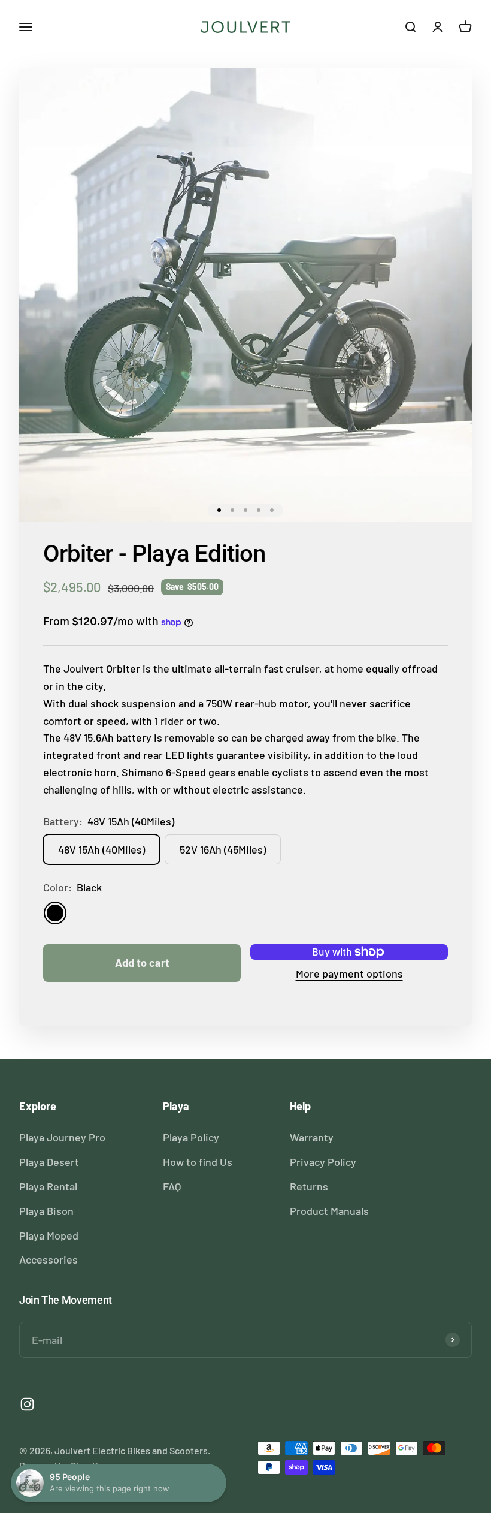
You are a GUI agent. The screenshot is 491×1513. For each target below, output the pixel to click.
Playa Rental (48, 1186)
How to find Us (197, 1161)
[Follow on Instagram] (27, 1404)
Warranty (312, 1137)
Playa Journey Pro (62, 1137)
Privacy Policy (323, 1161)
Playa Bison (46, 1210)
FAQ (172, 1186)
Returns (309, 1186)
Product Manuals (329, 1210)
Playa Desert (49, 1161)
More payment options (349, 973)
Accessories (48, 1259)
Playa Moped (48, 1235)
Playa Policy (191, 1137)
